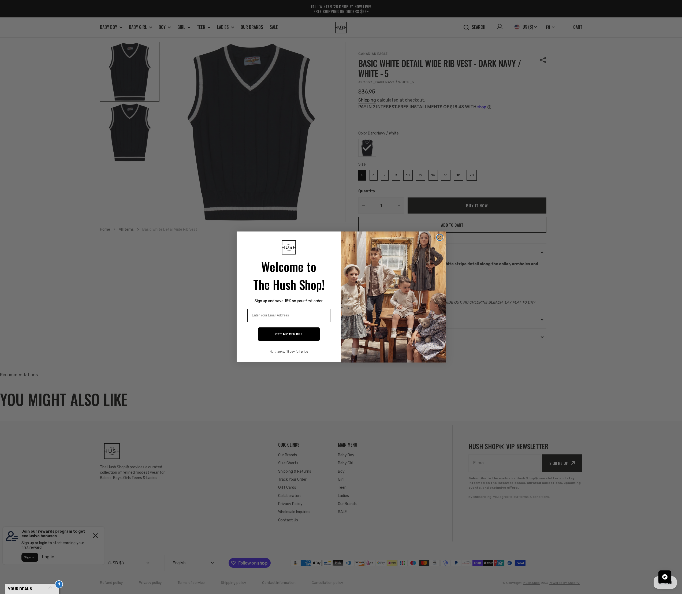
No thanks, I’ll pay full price (289, 352)
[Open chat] (664, 576)
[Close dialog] (440, 237)
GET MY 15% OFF (289, 334)
